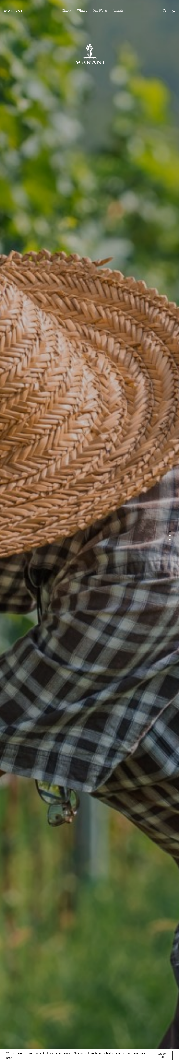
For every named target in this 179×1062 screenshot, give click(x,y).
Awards (118, 10)
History (66, 10)
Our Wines (100, 10)
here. (9, 1058)
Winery (82, 10)
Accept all (162, 1055)
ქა (173, 11)
